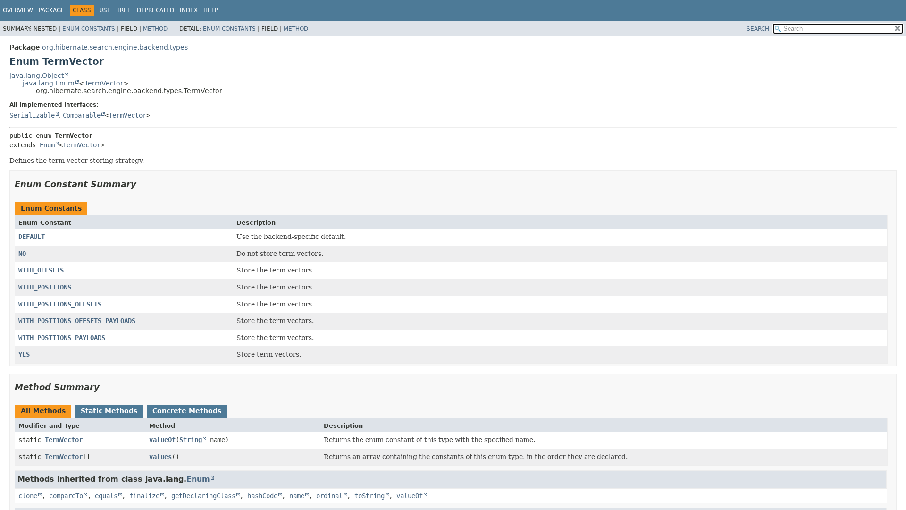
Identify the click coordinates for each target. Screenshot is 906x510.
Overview (18, 10)
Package (52, 10)
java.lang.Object (36, 75)
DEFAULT (31, 236)
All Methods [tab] (43, 411)
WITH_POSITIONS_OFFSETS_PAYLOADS (76, 320)
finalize (144, 496)
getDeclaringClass (203, 496)
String (190, 439)
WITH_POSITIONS (44, 287)
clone (27, 496)
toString (369, 496)
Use (105, 10)
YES (24, 354)
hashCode (262, 496)
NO (22, 253)
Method (155, 29)
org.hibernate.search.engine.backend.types (115, 47)
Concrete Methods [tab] (186, 411)
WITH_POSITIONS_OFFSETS (59, 304)
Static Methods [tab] (109, 411)
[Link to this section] (143, 184)
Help (210, 10)
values (160, 456)
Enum (47, 145)
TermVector (103, 83)
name (296, 496)
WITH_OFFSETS (41, 270)
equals (106, 496)
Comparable (82, 115)
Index (189, 10)
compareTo (66, 496)
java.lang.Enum (49, 83)
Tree (124, 10)
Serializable (32, 115)
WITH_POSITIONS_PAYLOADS (61, 337)
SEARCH (758, 29)
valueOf (162, 439)
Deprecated (155, 10)
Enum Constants (88, 29)
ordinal (329, 496)
